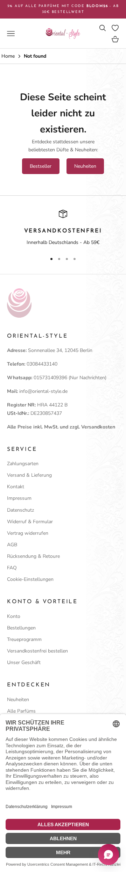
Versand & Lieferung (29, 475)
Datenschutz (20, 510)
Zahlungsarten (22, 463)
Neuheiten (85, 166)
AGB (12, 544)
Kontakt (15, 486)
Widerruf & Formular (30, 521)
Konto (13, 616)
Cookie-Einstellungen (30, 579)
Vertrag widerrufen (27, 533)
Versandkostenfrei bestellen (37, 651)
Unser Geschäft (24, 662)
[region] (63, 228)
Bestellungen (21, 628)
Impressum (19, 498)
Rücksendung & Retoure (33, 556)
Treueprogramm (24, 639)
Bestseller (40, 166)
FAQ (12, 567)
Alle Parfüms (21, 711)
